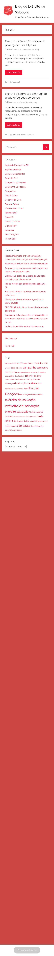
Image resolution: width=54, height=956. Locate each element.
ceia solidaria (9, 376)
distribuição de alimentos (28, 383)
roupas (32, 421)
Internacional (14, 82)
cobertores (20, 380)
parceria (33, 417)
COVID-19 (28, 380)
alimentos (8, 363)
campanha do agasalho (38, 372)
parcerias (9, 230)
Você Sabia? (10, 239)
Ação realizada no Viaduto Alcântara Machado (26, 264)
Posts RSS (9, 346)
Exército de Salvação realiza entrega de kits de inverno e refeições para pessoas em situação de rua (26, 318)
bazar (25, 363)
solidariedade (11, 426)
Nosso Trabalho (27, 134)
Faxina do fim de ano (14, 208)
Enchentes (37, 394)
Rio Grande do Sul (21, 421)
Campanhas (10, 191)
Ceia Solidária (11, 195)
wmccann (18, 430)
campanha (29, 367)
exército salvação (17, 411)
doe (20, 395)
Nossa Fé (9, 217)
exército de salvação (22, 406)
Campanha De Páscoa (15, 187)
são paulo (23, 425)
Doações (12, 394)
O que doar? (11, 226)
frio (30, 412)
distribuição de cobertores (14, 389)
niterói (28, 417)
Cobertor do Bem (13, 200)
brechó (8, 368)
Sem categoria (12, 234)
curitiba (36, 379)
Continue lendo (13, 72)
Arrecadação (17, 363)
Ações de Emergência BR (17, 165)
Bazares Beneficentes (15, 174)
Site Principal (11, 338)
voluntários (9, 430)
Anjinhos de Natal (13, 169)
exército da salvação (20, 400)
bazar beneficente (38, 363)
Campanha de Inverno (15, 182)
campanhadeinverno (23, 372)
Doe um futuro (12, 204)
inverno (9, 416)
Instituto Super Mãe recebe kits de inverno (24, 326)
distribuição (9, 384)
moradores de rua (19, 417)
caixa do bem (16, 368)
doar (26, 389)
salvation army (43, 421)
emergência (28, 395)
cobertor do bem (33, 376)
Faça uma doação (27, 950)
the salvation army (37, 426)
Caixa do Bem (11, 178)
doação (33, 388)
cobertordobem (10, 380)
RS (36, 421)
